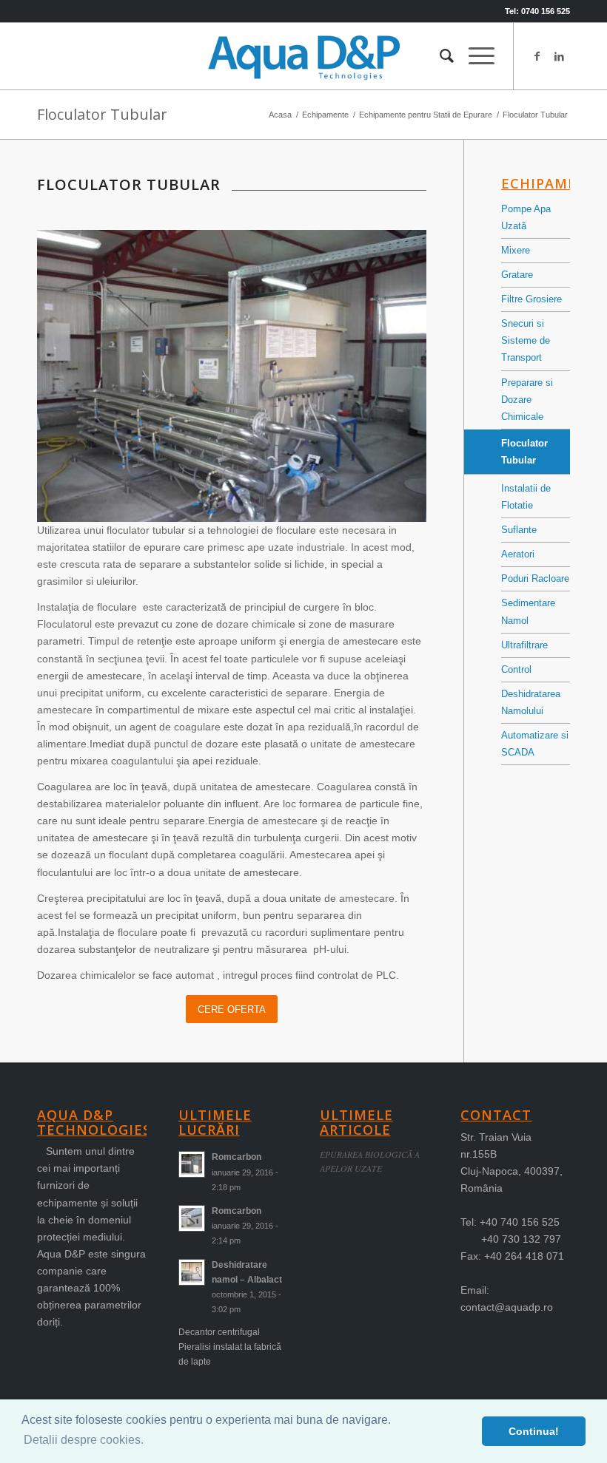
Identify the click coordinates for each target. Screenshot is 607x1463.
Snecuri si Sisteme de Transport (525, 340)
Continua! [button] (534, 1431)
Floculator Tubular (102, 114)
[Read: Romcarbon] (191, 1164)
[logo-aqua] (303, 56)
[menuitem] (439, 56)
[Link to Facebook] (537, 56)
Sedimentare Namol (528, 611)
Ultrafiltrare (524, 645)
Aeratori (517, 554)
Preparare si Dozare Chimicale (527, 399)
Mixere (515, 250)
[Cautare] (439, 56)
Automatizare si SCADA (535, 744)
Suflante (519, 529)
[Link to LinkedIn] (559, 56)
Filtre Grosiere (531, 299)
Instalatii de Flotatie (526, 497)
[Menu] (474, 56)
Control (516, 669)
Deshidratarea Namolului (530, 702)
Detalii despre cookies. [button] (84, 1439)
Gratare (517, 274)
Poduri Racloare (535, 578)
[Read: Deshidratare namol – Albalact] (191, 1272)
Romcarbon (236, 1157)
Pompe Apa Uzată (526, 217)
